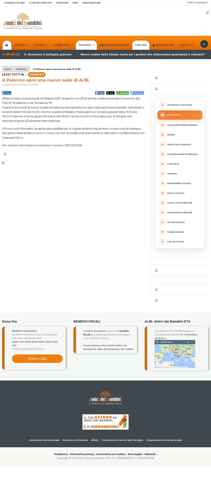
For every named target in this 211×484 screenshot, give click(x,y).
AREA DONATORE (92, 3)
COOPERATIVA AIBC (14, 3)
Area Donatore (165, 45)
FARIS (75, 3)
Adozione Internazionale (44, 440)
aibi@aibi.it (160, 338)
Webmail (149, 454)
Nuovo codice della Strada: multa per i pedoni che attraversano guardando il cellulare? (137, 54)
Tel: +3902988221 (189, 334)
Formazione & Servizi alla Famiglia (122, 440)
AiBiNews (21, 69)
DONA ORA (141, 45)
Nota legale (135, 454)
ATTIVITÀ (39, 45)
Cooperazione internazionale (164, 440)
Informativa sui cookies (111, 454)
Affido (94, 440)
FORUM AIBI (62, 3)
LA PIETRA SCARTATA (40, 3)
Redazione (61, 454)
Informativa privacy (82, 454)
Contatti (185, 45)
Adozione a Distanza (116, 45)
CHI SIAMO (19, 45)
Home (7, 69)
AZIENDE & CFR (62, 45)
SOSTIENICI (85, 45)
